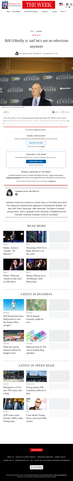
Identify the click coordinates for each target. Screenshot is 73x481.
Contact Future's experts (25, 457)
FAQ (31, 460)
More (62, 11)
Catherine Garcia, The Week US (31, 53)
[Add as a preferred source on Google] (36, 467)
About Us (10, 457)
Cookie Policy (8, 460)
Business (39, 31)
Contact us (52, 181)
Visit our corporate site (60, 475)
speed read (36, 35)
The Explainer (16, 11)
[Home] (8, 11)
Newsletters (45, 11)
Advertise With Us (22, 460)
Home (32, 31)
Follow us (57, 112)
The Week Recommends (31, 11)
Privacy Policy (60, 457)
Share (7, 112)
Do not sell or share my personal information (52, 460)
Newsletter (66, 112)
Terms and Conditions (45, 457)
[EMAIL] (16, 194)
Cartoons (54, 11)
